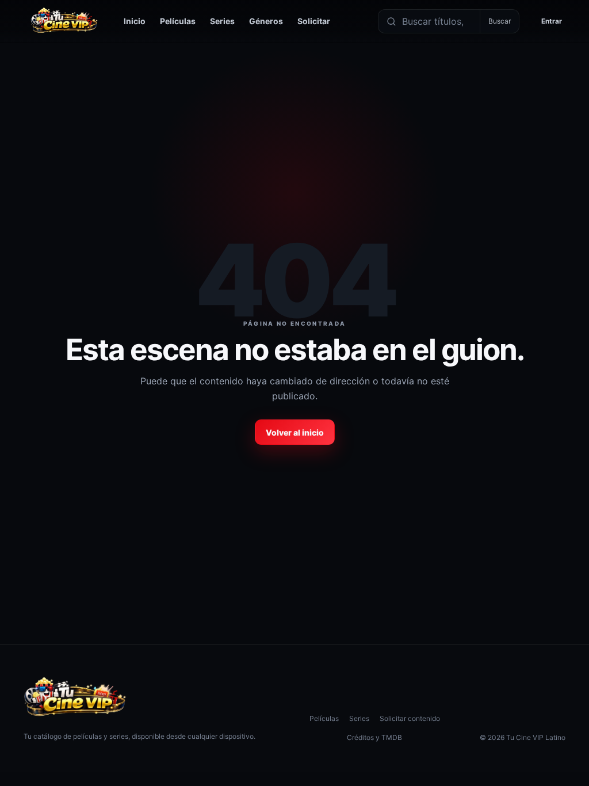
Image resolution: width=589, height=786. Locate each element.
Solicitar (313, 21)
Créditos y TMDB (374, 737)
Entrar (551, 21)
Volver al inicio (295, 432)
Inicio (135, 21)
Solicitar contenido (410, 718)
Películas (178, 21)
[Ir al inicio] (64, 21)
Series (222, 21)
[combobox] (438, 21)
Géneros (266, 21)
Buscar (499, 21)
